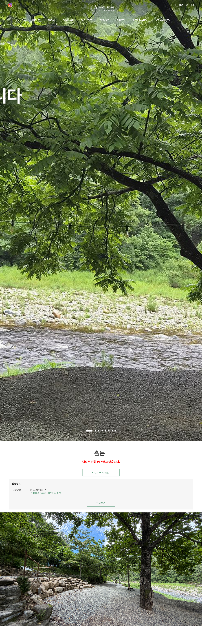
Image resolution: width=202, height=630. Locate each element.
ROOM (51, 20)
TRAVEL (121, 20)
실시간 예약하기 (102, 473)
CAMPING (68, 20)
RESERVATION (140, 20)
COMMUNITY (163, 20)
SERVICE (104, 20)
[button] (89, 431)
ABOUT (36, 20)
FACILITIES (86, 20)
